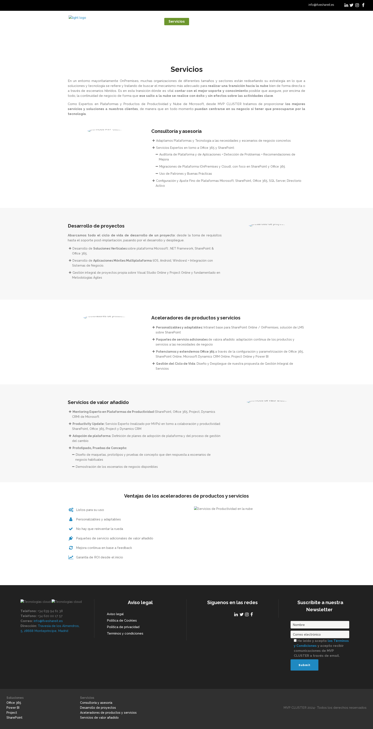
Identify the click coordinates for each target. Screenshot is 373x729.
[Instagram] (357, 5)
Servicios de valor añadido (99, 717)
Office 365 (13, 702)
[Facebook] (362, 5)
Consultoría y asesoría (96, 702)
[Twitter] (351, 5)
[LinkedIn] (346, 5)
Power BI (12, 707)
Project (11, 712)
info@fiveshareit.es (321, 4)
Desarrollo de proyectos (98, 707)
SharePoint (14, 717)
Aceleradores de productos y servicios (108, 712)
